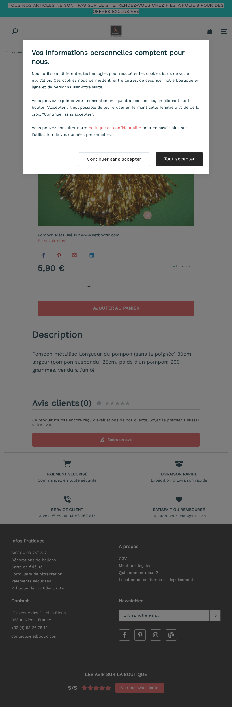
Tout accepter (179, 159)
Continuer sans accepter (114, 159)
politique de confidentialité (115, 128)
